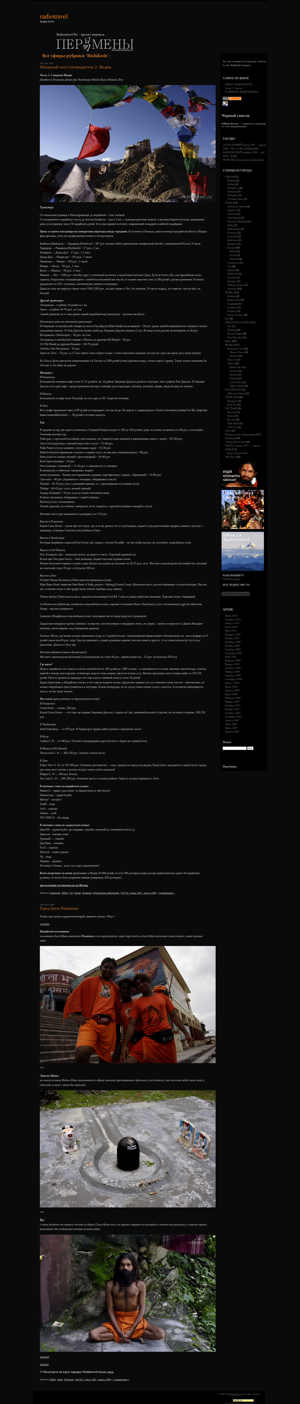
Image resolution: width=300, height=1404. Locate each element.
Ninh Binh (233, 423)
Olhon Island (237, 385)
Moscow (231, 359)
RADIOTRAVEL (54, 15)
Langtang (232, 303)
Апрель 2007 (232, 731)
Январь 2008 (232, 701)
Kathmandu (233, 299)
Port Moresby (234, 337)
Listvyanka (236, 382)
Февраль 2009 (233, 660)
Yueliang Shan (235, 198)
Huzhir (233, 374)
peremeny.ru (236, 1394)
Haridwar (232, 240)
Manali (77, 893)
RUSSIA (229, 344)
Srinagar (231, 281)
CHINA (229, 176)
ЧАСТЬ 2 (230, 456)
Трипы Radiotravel (235, 441)
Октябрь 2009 (233, 649)
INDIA (65, 893)
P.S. (227, 318)
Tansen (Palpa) (235, 314)
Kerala (230, 247)
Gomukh (232, 236)
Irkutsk (233, 378)
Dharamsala (233, 228)
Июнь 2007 (231, 727)
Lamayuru (233, 262)
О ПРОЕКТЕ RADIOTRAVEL (241, 91)
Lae (229, 326)
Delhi (230, 225)
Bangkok (232, 400)
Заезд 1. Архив (233, 88)
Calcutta (231, 213)
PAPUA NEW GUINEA (237, 322)
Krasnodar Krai (235, 348)
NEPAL (229, 292)
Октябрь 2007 (233, 712)
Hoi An (231, 419)
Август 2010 (232, 623)
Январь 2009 (232, 664)
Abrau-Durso (237, 352)
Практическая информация (106, 893)
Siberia (231, 363)
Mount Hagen (234, 333)
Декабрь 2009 (233, 642)
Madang (231, 329)
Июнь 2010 (231, 627)
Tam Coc (232, 427)
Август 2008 (232, 683)
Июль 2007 (231, 724)
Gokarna (232, 232)
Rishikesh (87, 893)
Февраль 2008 (233, 697)
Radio (60, 1379)
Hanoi (230, 415)
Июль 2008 (231, 686)
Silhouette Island (236, 393)
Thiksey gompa (235, 284)
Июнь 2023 (231, 615)
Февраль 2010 (233, 634)
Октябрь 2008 (233, 675)
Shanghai (232, 195)
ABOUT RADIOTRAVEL (239, 84)
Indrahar (232, 243)
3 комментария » (166, 893)
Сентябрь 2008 (233, 679)
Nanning (232, 191)
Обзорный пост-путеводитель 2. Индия (75, 67)
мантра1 (44, 1357)
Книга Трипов (235, 453)
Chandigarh (54, 893)
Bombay (231, 210)
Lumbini (232, 307)
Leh (71, 893)
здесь (110, 1372)
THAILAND (232, 397)
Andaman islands (236, 206)
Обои (228, 430)
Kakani (231, 296)
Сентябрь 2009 (233, 653)
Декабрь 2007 (233, 705)
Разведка (230, 438)
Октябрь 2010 (233, 619)
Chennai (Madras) (237, 221)
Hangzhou (233, 187)
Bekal (233, 251)
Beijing (231, 180)
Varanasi (231, 288)
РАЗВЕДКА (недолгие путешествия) (243, 159)
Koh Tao (232, 404)
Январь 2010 (232, 638)
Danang (231, 412)
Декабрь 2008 (233, 668)
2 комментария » (121, 1379)
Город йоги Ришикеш (59, 908)
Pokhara (231, 311)
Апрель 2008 (232, 690)
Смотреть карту (231, 578)
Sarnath (231, 277)
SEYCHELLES (233, 389)
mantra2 (44, 1364)
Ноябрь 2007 (232, 709)
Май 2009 (230, 656)
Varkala (234, 258)
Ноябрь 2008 (232, 671)
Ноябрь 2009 (232, 645)
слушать (44, 924)
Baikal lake (236, 367)
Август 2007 (232, 720)
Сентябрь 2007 (233, 716)
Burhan (234, 370)
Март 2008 (231, 694)
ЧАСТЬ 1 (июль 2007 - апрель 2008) (138, 893)
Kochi (233, 255)
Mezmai (234, 355)
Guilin (230, 184)
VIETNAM (231, 408)
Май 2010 (230, 630)
